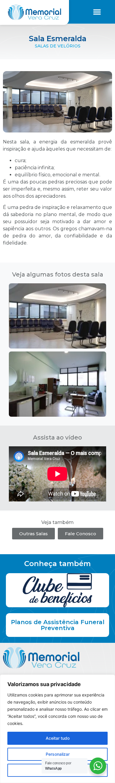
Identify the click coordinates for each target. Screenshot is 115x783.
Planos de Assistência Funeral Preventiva (57, 625)
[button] (97, 12)
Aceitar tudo (58, 738)
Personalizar (58, 754)
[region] (57, 729)
